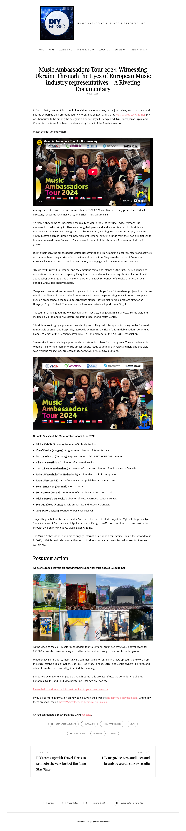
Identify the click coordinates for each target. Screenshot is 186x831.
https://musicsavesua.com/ (123, 697)
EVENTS (118, 49)
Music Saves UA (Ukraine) (130, 114)
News (132, 724)
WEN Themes (105, 821)
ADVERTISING (66, 49)
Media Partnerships (112, 724)
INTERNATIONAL (137, 49)
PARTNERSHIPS (84, 49)
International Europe (65, 724)
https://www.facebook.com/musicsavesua (83, 702)
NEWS (51, 49)
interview (98, 733)
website (86, 714)
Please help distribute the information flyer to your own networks (70, 689)
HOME (41, 49)
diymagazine (79, 733)
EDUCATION (104, 49)
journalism (89, 724)
